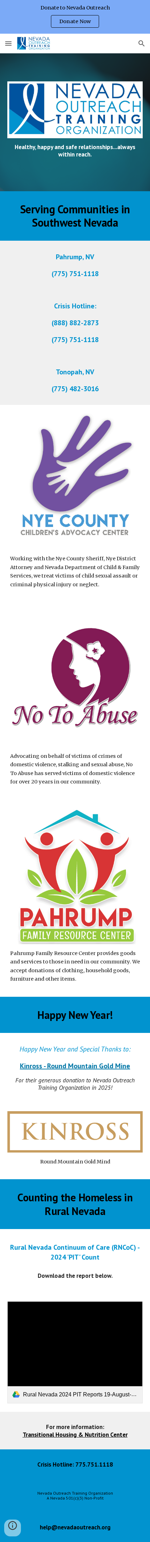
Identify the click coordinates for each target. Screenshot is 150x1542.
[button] (8, 43)
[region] (75, 17)
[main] (75, 150)
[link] (75, 1352)
